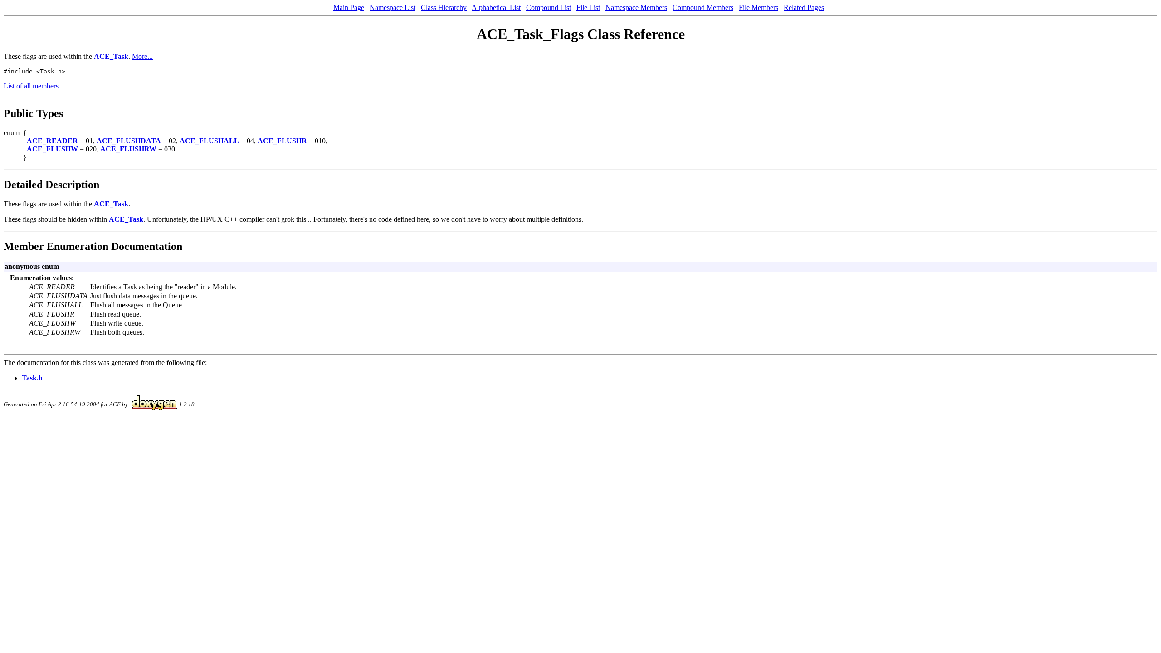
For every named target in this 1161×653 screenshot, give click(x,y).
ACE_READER (52, 141)
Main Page (348, 7)
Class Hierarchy (444, 7)
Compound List (548, 7)
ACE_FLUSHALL (209, 141)
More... (142, 56)
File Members (758, 7)
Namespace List (392, 7)
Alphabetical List (496, 7)
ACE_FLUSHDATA (129, 141)
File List (588, 7)
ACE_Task (111, 56)
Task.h (32, 378)
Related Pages (804, 7)
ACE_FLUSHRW (128, 149)
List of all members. (32, 86)
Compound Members (703, 7)
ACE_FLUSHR (282, 141)
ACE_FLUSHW (52, 149)
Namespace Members (636, 7)
